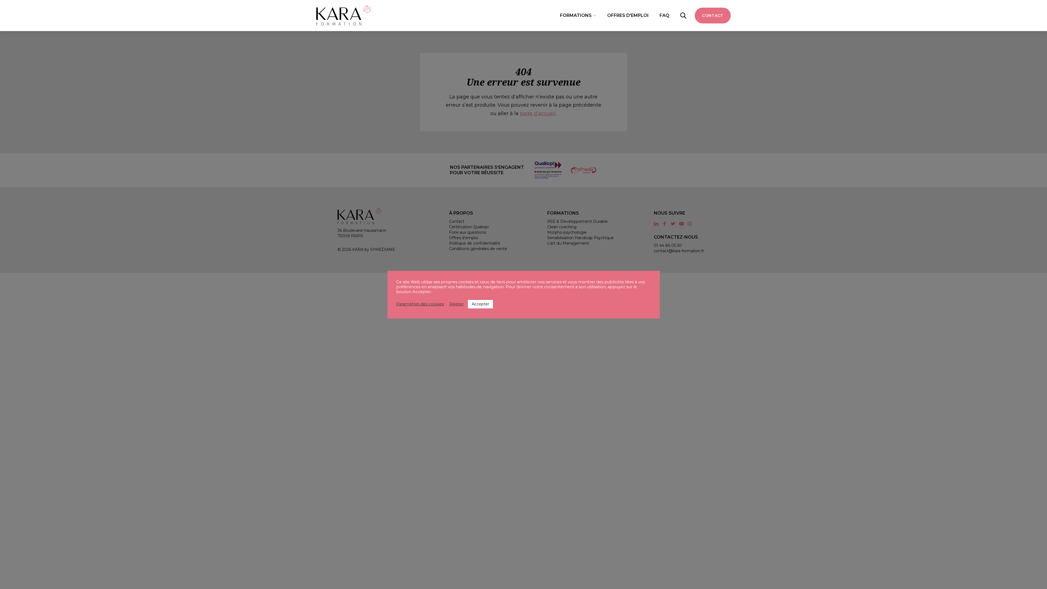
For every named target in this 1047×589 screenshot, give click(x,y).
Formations (576, 15)
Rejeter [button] (456, 304)
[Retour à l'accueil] (343, 15)
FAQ (664, 15)
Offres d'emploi (628, 15)
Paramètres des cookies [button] (420, 304)
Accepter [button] (480, 304)
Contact (712, 15)
